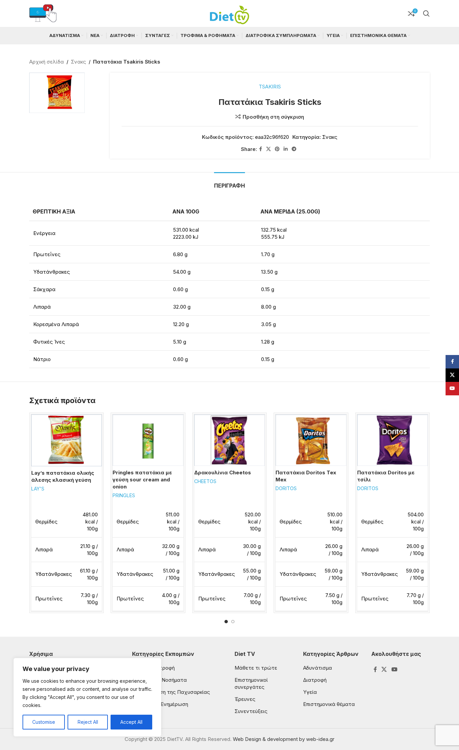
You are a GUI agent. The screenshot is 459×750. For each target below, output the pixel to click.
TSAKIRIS (270, 86)
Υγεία (310, 692)
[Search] (426, 13)
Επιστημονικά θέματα (329, 704)
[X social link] (268, 149)
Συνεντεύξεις (251, 711)
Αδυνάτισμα (317, 668)
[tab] (229, 182)
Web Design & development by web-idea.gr (283, 739)
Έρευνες (245, 699)
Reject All (88, 722)
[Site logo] (229, 13)
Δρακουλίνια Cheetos (222, 472)
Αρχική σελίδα (46, 61)
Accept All (131, 722)
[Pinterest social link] (277, 149)
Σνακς (78, 61)
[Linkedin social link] (286, 149)
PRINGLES (124, 495)
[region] (87, 697)
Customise (43, 722)
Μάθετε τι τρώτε (256, 668)
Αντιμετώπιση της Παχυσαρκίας (171, 692)
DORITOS (286, 488)
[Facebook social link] (260, 149)
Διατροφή (315, 680)
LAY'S (37, 488)
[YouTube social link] (394, 669)
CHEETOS (205, 481)
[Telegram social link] (294, 149)
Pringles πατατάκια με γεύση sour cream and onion (142, 479)
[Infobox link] (42, 13)
